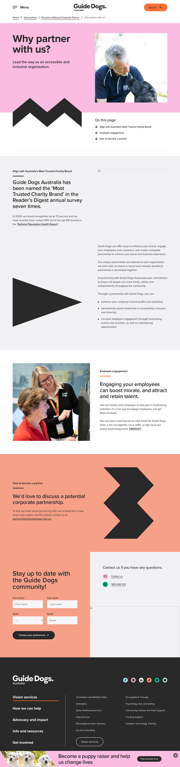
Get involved (30, 17)
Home (16, 17)
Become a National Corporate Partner (60, 17)
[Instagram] (133, 680)
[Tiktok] (149, 680)
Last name (52, 597)
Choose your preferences (32, 635)
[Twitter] (157, 680)
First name (19, 597)
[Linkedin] (141, 680)
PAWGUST (135, 429)
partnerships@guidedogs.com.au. (32, 519)
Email (50, 613)
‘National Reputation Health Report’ (37, 224)
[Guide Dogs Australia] (90, 7)
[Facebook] (125, 680)
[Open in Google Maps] (135, 631)
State (16, 613)
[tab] (36, 698)
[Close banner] (175, 755)
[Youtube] (165, 680)
